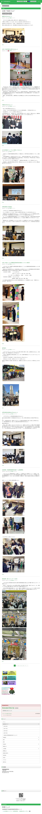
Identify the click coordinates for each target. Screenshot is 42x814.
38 (3, 465)
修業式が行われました (7, 16)
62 (3, 258)
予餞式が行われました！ (7, 104)
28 (3, 100)
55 (3, 343)
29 (3, 145)
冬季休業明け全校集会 (7, 206)
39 (3, 202)
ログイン (39, 1)
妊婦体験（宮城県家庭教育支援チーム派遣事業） (13, 470)
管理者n (10, 17)
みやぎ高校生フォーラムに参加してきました (12, 150)
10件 (10, 13)
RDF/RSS (16, 708)
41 (3, 407)
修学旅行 (4, 348)
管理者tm (10, 50)
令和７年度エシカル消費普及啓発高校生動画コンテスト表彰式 (16, 262)
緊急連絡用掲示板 (8, 708)
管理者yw (10, 106)
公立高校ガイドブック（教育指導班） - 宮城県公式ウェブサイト (16, 811)
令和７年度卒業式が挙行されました (10, 49)
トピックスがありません (7, 713)
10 (3, 44)
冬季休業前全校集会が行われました (10, 412)
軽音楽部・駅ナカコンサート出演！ (10, 578)
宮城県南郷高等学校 (7, 1)
